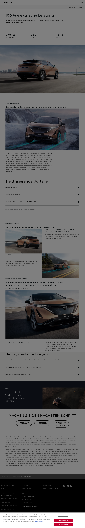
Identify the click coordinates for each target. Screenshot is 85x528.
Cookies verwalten (63, 516)
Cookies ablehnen (63, 520)
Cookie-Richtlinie (39, 521)
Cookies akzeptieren (63, 524)
